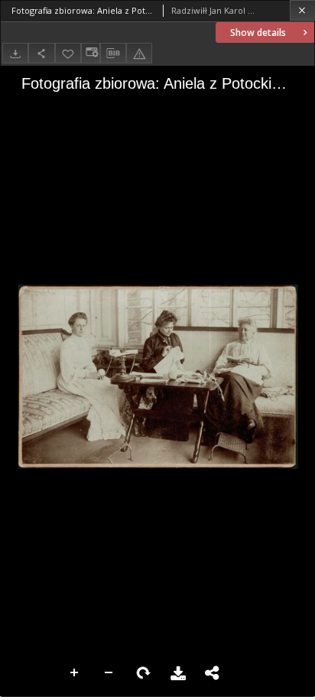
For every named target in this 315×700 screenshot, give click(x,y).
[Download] (15, 53)
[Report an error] (139, 53)
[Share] (41, 53)
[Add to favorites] (68, 53)
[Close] (302, 10)
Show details (258, 32)
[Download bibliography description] (113, 53)
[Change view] (90, 53)
